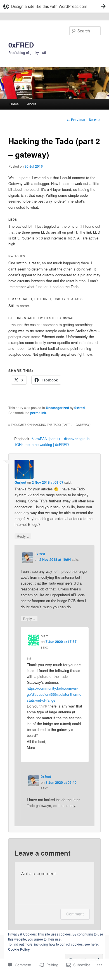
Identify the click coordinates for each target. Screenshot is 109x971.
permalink (38, 412)
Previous (76, 119)
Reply (23, 535)
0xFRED (21, 44)
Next (95, 119)
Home (14, 103)
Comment (75, 913)
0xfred (79, 407)
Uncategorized (57, 407)
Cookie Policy (19, 949)
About (31, 103)
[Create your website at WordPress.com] (54, 6)
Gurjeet (20, 482)
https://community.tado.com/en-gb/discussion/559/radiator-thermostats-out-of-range (54, 693)
